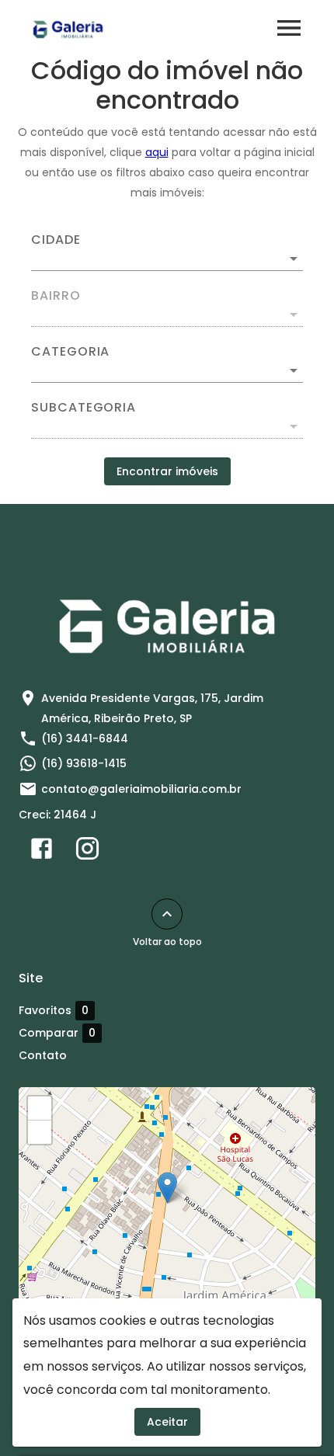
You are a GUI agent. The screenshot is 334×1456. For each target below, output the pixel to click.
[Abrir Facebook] (41, 852)
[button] (167, 370)
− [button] (40, 1132)
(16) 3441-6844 (84, 738)
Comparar (57, 1033)
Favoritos (54, 1011)
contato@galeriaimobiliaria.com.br (141, 789)
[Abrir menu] (289, 28)
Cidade (56, 240)
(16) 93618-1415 (84, 763)
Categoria (70, 352)
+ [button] (40, 1108)
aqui (157, 152)
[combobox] (167, 252)
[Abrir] (293, 258)
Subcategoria (83, 407)
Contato (43, 1055)
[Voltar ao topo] (167, 914)
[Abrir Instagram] (87, 852)
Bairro (56, 296)
